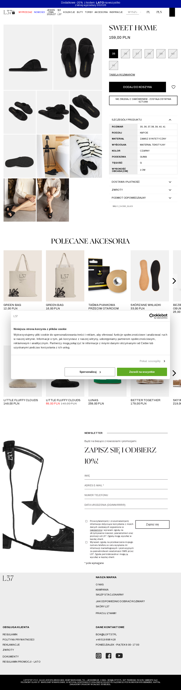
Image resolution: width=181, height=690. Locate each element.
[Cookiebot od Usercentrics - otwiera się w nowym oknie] (151, 316)
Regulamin (10, 634)
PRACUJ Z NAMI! (106, 613)
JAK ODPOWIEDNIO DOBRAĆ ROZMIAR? (120, 601)
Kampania (102, 589)
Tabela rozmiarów (122, 74)
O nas (100, 584)
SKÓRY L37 (103, 606)
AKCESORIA (101, 12)
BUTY (80, 12)
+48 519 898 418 (106, 639)
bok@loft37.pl (106, 634)
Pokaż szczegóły (150, 361)
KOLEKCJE (69, 12)
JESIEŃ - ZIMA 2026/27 (51, 12)
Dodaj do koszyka (137, 87)
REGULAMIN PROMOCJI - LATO (21, 661)
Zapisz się (152, 524)
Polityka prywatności (18, 639)
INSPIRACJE (116, 12)
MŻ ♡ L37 (60, 12)
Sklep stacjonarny (110, 594)
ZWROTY (8, 650)
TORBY (89, 12)
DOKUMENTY (11, 656)
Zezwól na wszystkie (142, 371)
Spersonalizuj (88, 371)
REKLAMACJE (11, 644)
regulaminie (96, 530)
